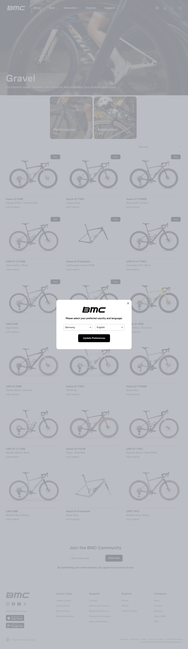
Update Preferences (94, 338)
